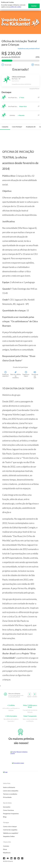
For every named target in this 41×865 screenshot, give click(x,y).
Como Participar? (17, 127)
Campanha (5, 127)
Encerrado (8, 65)
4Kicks (37, 65)
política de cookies (15, 7)
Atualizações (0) (30, 127)
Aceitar (34, 6)
